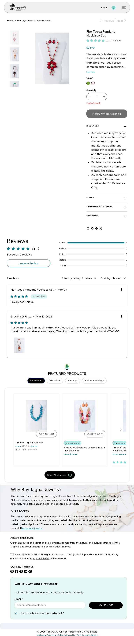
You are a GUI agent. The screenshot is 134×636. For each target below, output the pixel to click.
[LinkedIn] (25, 571)
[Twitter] (100, 228)
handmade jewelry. (32, 528)
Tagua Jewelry (41, 558)
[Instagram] (12, 571)
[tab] (36, 380)
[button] (113, 8)
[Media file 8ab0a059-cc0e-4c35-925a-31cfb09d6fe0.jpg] (19, 345)
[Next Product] (121, 430)
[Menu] (124, 7)
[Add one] (103, 96)
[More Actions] (121, 289)
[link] (104, 40)
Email (18, 599)
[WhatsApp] (88, 228)
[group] (67, 429)
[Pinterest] (96, 228)
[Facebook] (92, 228)
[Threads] (21, 571)
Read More (90, 72)
